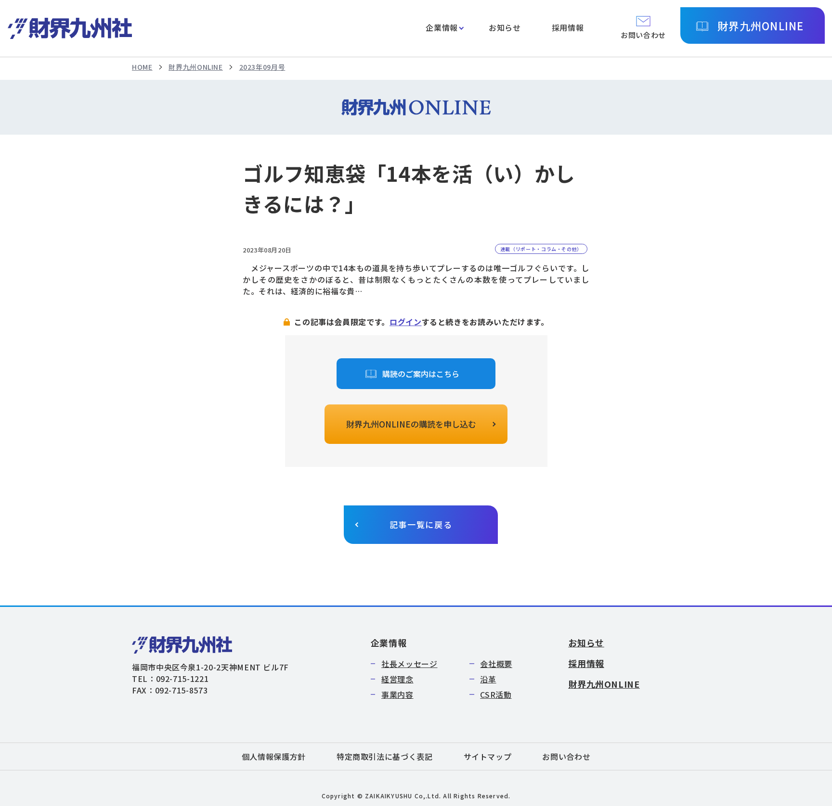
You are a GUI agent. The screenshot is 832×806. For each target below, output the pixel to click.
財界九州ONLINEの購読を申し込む (411, 424)
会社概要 (496, 663)
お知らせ (505, 27)
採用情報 (568, 27)
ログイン (406, 321)
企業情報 (442, 27)
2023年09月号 (262, 67)
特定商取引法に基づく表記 (385, 756)
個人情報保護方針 (274, 756)
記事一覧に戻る (421, 524)
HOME (142, 67)
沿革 (488, 679)
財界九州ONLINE (760, 25)
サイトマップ (488, 756)
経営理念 (397, 679)
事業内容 (397, 694)
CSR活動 (495, 694)
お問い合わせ (566, 756)
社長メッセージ (409, 663)
